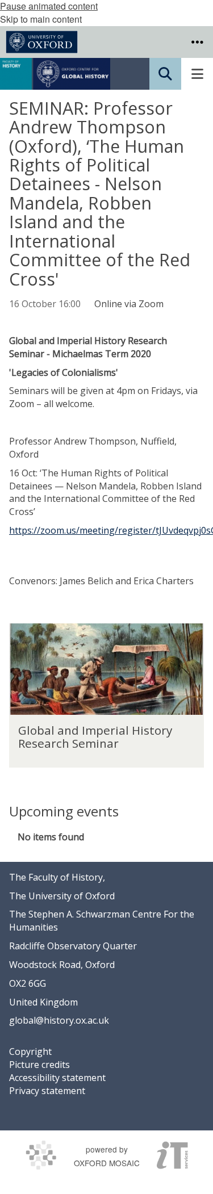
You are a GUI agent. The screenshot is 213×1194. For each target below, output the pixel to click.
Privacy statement (47, 1090)
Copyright (30, 1051)
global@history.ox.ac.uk (59, 1020)
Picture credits (39, 1064)
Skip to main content (41, 19)
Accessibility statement (57, 1077)
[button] (197, 42)
